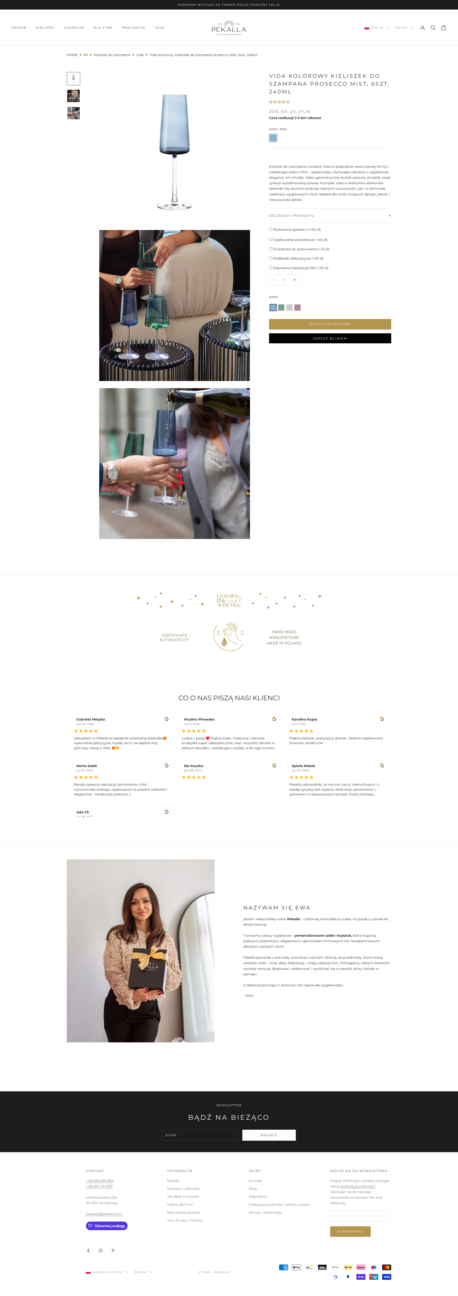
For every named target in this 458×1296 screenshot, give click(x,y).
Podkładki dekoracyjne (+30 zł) (297, 258)
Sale (160, 27)
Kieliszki (45, 27)
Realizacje (134, 27)
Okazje (18, 27)
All (85, 55)
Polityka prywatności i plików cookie (279, 1204)
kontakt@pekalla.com (104, 1214)
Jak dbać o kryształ (183, 1196)
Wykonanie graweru (296, 229)
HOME (72, 55)
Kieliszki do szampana (112, 55)
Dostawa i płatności (183, 1188)
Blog (253, 1188)
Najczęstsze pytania (183, 1212)
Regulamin (258, 1196)
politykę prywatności (357, 1186)
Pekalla (173, 1181)
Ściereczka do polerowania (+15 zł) (300, 249)
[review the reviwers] (167, 719)
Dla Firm (103, 27)
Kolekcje (74, 27)
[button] (273, 307)
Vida (140, 55)
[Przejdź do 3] (73, 113)
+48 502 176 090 (99, 1186)
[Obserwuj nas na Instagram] (100, 1250)
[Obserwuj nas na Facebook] (88, 1250)
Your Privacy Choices (184, 1220)
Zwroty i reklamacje (265, 1212)
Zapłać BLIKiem (330, 338)
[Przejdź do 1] (73, 78)
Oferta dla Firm (180, 1204)
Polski (401, 27)
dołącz (269, 1135)
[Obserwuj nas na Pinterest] (113, 1250)
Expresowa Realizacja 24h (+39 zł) (300, 268)
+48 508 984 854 (100, 1181)
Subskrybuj (350, 1231)
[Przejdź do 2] (73, 96)
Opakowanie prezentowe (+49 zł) (300, 240)
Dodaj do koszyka (330, 324)
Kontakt (255, 1181)
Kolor (273, 297)
